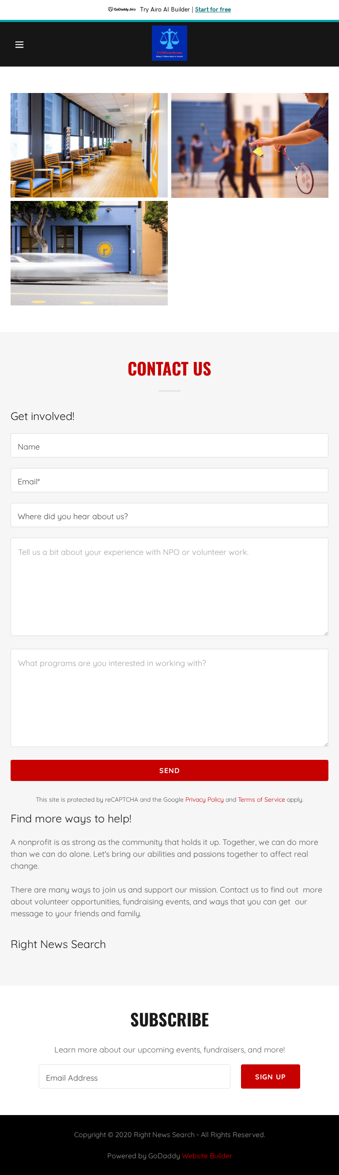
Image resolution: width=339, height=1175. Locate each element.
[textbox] (169, 445)
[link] (169, 58)
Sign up (270, 1076)
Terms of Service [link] (261, 799)
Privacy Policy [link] (204, 799)
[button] (25, 44)
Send (169, 770)
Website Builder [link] (207, 1155)
